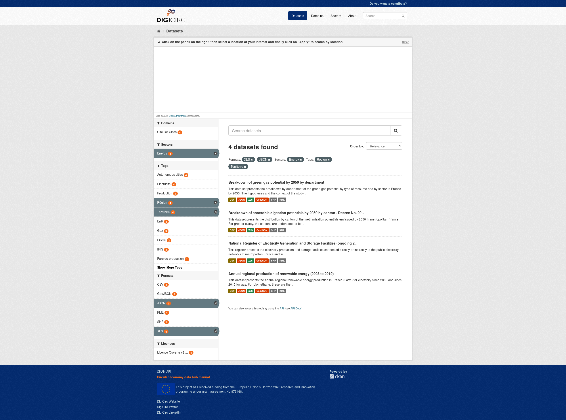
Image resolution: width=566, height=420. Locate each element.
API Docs (296, 308)
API (282, 308)
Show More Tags (169, 267)
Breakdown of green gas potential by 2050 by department (276, 182)
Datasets (298, 15)
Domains (317, 15)
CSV (232, 199)
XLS (250, 199)
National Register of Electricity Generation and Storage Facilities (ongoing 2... (292, 243)
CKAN (336, 376)
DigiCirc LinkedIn (169, 412)
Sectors (336, 15)
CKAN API (164, 371)
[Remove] (252, 159)
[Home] (159, 31)
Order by (356, 146)
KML (282, 199)
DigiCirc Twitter (167, 407)
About (352, 15)
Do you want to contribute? (388, 3)
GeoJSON (261, 199)
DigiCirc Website (168, 401)
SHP (273, 199)
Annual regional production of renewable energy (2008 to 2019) (281, 273)
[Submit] (403, 15)
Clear (405, 42)
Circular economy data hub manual (183, 377)
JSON (241, 199)
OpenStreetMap (177, 115)
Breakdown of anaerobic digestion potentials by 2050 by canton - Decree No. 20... (296, 212)
